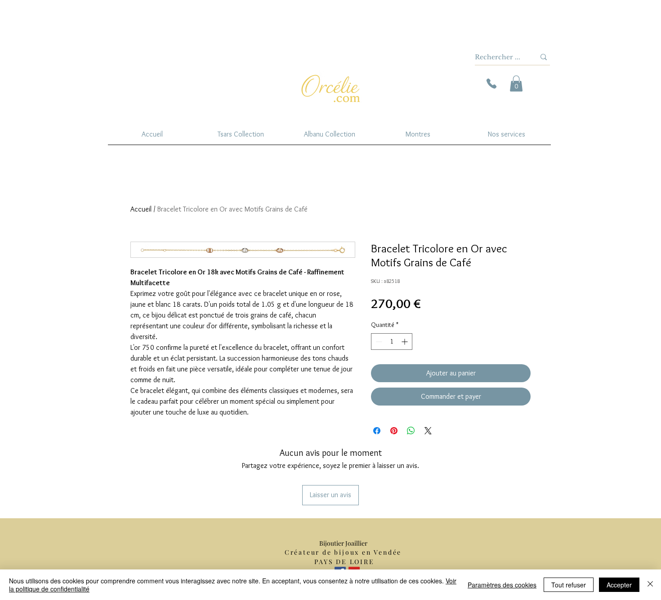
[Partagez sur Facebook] (376, 430)
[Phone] (491, 83)
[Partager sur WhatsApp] (411, 430)
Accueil (141, 209)
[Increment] (405, 341)
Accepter (619, 584)
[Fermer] (650, 585)
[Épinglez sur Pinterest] (394, 430)
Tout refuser (568, 584)
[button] (516, 83)
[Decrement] (378, 341)
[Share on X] (428, 430)
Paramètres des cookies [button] (502, 584)
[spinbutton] (392, 341)
